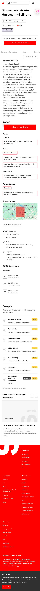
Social (5, 137)
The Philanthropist (27, 510)
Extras (4, 502)
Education (6, 171)
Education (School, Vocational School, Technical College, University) (17, 176)
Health (5, 149)
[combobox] (18, 3)
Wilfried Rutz (15, 368)
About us (5, 525)
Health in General (10, 153)
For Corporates (26, 464)
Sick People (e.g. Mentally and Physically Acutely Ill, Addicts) (18, 193)
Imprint (5, 536)
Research (5, 479)
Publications (25, 489)
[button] (32, 2)
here (25, 582)
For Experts (25, 461)
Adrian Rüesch (15, 348)
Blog (23, 500)
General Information (9, 52)
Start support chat (8, 546)
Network (5, 495)
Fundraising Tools (8, 498)
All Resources (26, 514)
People (37, 52)
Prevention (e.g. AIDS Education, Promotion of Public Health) (19, 158)
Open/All (7, 188)
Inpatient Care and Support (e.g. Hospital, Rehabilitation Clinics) (19, 165)
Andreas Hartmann (16, 320)
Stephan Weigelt (16, 339)
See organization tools (20, 43)
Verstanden (6, 587)
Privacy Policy (7, 532)
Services (24, 483)
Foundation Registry (27, 496)
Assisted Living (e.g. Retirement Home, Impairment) (18, 142)
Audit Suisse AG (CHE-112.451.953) (14, 379)
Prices (23, 468)
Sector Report (26, 493)
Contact (25, 52)
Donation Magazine (27, 507)
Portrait (5, 486)
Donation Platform (27, 503)
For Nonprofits (26, 457)
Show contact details (20, 127)
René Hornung (15, 358)
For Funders (25, 454)
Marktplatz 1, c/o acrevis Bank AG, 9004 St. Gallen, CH (19, 246)
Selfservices (25, 486)
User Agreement (7, 529)
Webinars (24, 479)
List (4, 483)
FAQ (4, 539)
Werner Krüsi (14, 329)
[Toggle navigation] (37, 3)
